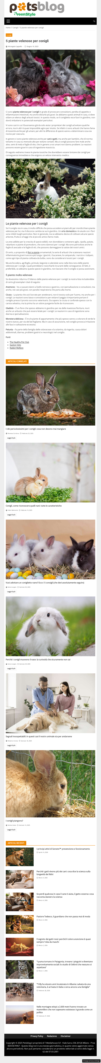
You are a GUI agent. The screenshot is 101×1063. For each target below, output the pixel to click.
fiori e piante (33, 252)
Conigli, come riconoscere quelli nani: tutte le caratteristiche (34, 505)
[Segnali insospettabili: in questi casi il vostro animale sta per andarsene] (50, 703)
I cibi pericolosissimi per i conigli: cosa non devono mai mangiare (36, 429)
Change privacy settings (91, 1061)
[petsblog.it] (36, 8)
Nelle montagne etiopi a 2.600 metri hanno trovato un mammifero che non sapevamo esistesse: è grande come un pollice (65, 1009)
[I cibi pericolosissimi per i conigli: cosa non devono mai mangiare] (50, 396)
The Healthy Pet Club (19, 342)
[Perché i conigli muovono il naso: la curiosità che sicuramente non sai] (50, 626)
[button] (94, 21)
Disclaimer (66, 1036)
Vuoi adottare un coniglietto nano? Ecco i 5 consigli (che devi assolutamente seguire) (45, 582)
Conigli (9, 35)
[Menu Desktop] (8, 21)
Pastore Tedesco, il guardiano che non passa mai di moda (63, 916)
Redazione (52, 1036)
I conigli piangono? (14, 820)
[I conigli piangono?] (50, 783)
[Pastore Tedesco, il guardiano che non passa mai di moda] (20, 924)
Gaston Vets (15, 345)
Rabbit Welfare (16, 348)
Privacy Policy (37, 1036)
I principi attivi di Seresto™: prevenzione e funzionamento (63, 849)
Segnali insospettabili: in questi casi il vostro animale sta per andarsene (39, 736)
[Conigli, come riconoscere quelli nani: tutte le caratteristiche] (50, 472)
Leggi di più (11, 438)
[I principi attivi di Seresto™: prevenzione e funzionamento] (20, 857)
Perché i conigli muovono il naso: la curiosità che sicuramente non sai (38, 659)
